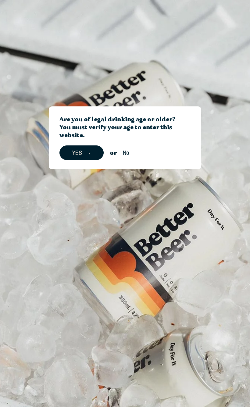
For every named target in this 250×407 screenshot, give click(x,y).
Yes (77, 152)
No (126, 152)
